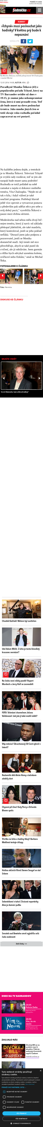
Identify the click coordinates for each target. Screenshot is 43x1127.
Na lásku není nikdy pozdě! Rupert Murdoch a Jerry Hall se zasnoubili (17, 683)
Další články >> (21, 944)
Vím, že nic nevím (31, 1021)
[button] (21, 1087)
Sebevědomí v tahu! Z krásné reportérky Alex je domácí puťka (20, 903)
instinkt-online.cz (32, 1057)
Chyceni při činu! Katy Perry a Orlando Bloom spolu (19, 809)
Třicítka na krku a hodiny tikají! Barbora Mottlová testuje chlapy (20, 841)
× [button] (40, 1071)
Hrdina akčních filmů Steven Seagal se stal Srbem (21, 872)
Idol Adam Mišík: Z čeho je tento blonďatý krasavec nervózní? (21, 651)
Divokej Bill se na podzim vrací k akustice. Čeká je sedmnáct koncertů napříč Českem (33, 1049)
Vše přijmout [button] (22, 1113)
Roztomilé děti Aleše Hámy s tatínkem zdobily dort (19, 777)
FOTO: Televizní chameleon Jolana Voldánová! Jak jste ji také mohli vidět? (19, 714)
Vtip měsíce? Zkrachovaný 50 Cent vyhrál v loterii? (21, 746)
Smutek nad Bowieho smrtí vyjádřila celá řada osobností (20, 935)
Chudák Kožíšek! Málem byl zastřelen (19, 621)
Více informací (30, 1084)
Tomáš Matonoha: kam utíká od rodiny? (14, 392)
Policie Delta (31, 1006)
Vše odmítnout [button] (21, 1119)
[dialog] (21, 1097)
